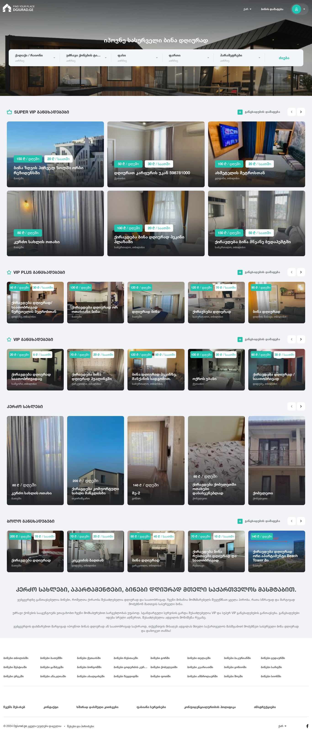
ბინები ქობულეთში (164, 667)
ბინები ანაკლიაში (53, 676)
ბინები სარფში (271, 667)
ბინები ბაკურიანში (237, 658)
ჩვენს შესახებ (14, 707)
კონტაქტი (50, 707)
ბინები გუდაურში (273, 658)
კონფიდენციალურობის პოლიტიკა (210, 707)
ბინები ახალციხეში (91, 676)
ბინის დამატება (272, 9)
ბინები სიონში (271, 676)
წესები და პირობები (80, 726)
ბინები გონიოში (235, 667)
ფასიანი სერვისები (151, 707)
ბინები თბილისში (15, 658)
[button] (301, 112)
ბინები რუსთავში (126, 658)
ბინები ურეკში (13, 676)
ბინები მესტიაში (15, 667)
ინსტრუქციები (265, 707)
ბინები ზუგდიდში (126, 676)
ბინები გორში (160, 658)
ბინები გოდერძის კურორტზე (132, 667)
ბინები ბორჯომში (89, 667)
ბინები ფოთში (161, 676)
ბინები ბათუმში (51, 658)
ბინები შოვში (233, 676)
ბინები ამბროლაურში (202, 676)
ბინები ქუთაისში (89, 658)
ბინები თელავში (199, 658)
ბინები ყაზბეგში (51, 667)
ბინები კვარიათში (200, 667)
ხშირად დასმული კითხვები (97, 707)
